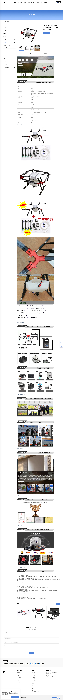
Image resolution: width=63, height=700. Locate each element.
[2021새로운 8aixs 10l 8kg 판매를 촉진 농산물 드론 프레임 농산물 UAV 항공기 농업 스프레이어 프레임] (21, 48)
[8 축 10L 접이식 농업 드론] (24, 613)
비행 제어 (4, 61)
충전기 (4, 55)
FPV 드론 (4, 33)
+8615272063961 (52, 675)
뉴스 (41, 2)
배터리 (4, 52)
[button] (57, 604)
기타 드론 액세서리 (6, 67)
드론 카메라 (5, 64)
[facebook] (53, 698)
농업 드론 (4, 27)
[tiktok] (59, 698)
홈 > (3, 21)
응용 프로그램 (31, 2)
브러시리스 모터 (5, 49)
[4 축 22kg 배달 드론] (39, 613)
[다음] (40, 47)
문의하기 (46, 2)
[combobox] (6, 642)
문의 (46, 33)
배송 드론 (4, 30)
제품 (25, 2)
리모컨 (4, 58)
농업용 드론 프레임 (6, 45)
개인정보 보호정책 (22, 697)
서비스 (37, 2)
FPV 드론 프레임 (6, 47)
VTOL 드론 (4, 36)
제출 (31, 653)
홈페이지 (14, 2)
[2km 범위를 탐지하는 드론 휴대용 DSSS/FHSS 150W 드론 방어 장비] (53, 613)
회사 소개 (20, 2)
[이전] (18, 47)
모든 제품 (4, 24)
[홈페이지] (4, 2)
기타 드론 (4, 39)
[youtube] (55, 698)
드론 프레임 (7, 21)
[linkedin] (57, 698)
